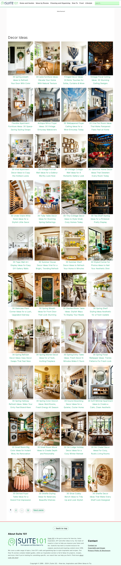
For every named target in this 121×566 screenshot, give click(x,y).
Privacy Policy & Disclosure (99, 550)
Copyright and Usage (96, 548)
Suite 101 (51, 538)
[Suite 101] (9, 3)
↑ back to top (60, 528)
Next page (38, 510)
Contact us (92, 545)
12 (28, 510)
